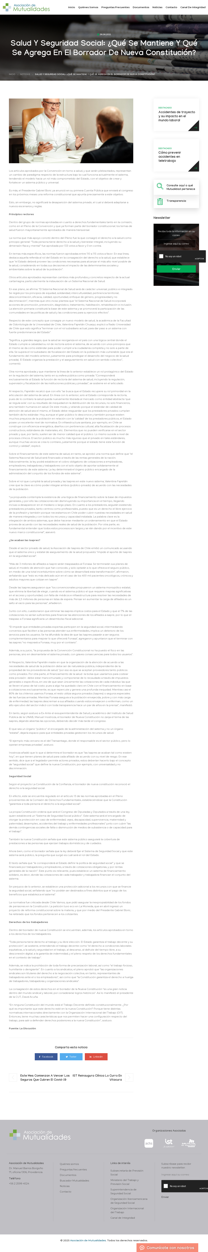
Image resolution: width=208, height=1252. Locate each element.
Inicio (71, 7)
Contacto (171, 7)
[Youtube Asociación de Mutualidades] (106, 1246)
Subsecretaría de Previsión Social (126, 1172)
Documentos (141, 7)
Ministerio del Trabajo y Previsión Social (124, 1182)
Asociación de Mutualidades (88, 1240)
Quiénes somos (88, 7)
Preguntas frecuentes (115, 7)
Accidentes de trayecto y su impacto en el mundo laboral (176, 117)
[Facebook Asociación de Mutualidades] (101, 1246)
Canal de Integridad (193, 7)
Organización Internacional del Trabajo (127, 1210)
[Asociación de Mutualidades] (26, 7)
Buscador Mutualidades (74, 1180)
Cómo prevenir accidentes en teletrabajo (169, 157)
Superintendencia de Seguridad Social (123, 1191)
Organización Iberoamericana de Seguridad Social (128, 1200)
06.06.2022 (105, 35)
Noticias (157, 7)
